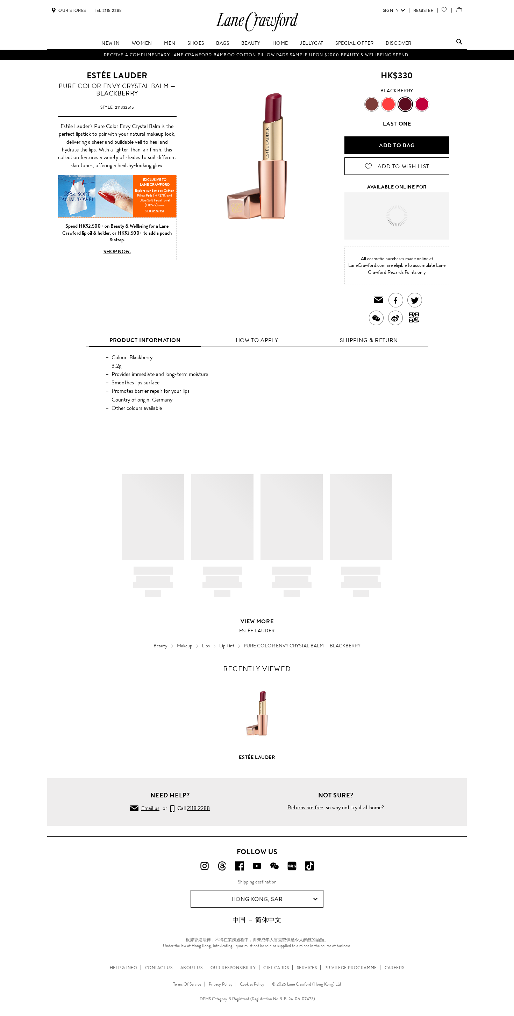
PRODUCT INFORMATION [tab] (144, 340)
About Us (191, 968)
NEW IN (110, 43)
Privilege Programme (350, 968)
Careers (394, 968)
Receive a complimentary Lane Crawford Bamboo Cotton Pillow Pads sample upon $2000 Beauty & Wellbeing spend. (257, 55)
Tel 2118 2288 (108, 10)
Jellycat (311, 43)
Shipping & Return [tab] (369, 340)
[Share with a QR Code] (414, 318)
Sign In (391, 10)
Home (280, 43)
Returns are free (305, 807)
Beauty (250, 43)
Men (170, 43)
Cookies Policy (252, 984)
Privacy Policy (221, 984)
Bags (222, 43)
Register (423, 10)
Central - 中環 (410, 206)
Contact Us (159, 968)
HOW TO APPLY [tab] (257, 340)
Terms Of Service (187, 984)
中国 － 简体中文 (257, 919)
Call (192, 808)
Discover (399, 43)
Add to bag (397, 145)
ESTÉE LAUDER (117, 75)
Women (142, 43)
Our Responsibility (233, 968)
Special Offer (354, 43)
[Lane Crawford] (257, 31)
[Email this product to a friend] (379, 300)
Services (307, 968)
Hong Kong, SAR (257, 899)
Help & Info (123, 968)
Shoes (195, 43)
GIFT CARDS (276, 968)
